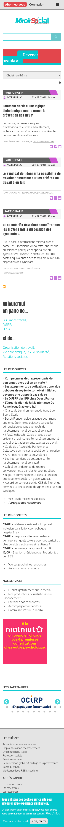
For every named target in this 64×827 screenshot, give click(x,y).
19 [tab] (50, 712)
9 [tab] (50, 707)
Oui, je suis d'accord (15, 821)
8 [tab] (44, 707)
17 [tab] (39, 712)
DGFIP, (7, 325)
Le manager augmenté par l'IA (33, 548)
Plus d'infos (53, 813)
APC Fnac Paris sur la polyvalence (26, 454)
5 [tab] (28, 707)
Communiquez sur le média (25, 610)
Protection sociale (12, 755)
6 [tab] (34, 707)
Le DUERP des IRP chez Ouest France (29, 398)
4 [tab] (23, 707)
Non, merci (38, 821)
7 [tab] (39, 707)
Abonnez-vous (15, 4)
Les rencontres (10, 787)
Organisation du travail (15, 751)
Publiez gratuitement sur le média (29, 590)
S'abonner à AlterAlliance (4, 286)
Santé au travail (12, 141)
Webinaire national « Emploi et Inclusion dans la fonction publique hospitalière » (27, 528)
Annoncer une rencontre (23, 568)
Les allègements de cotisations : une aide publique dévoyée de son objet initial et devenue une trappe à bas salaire (31, 390)
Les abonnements (12, 784)
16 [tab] (34, 712)
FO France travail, (15, 320)
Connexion (36, 4)
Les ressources (10, 791)
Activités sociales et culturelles (19, 744)
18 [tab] (44, 712)
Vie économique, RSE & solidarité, (26, 352)
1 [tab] (7, 707)
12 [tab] (12, 712)
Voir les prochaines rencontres (27, 564)
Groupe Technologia (43, 141)
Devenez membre (20, 57)
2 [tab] (12, 707)
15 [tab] (28, 712)
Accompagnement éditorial (25, 606)
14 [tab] (23, 712)
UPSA (6, 329)
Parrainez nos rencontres (23, 602)
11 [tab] (60, 707)
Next (57, 702)
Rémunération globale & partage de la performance (30, 763)
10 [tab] (55, 707)
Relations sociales (13, 273)
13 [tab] (18, 712)
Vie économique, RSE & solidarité (20, 770)
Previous (6, 702)
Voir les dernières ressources (26, 498)
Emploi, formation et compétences (22, 268)
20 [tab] (55, 712)
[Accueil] (32, 21)
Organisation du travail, (19, 347)
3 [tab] (18, 707)
